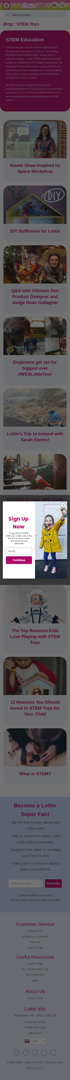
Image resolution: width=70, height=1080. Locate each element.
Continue (19, 560)
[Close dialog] (63, 505)
